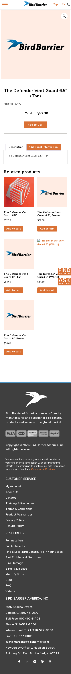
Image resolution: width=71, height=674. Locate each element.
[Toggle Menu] (5, 4)
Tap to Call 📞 (61, 4)
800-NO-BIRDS (30, 619)
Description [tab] (16, 147)
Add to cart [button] (13, 228)
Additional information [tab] (43, 147)
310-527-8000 (25, 624)
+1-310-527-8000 (40, 630)
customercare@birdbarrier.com (27, 642)
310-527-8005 (22, 636)
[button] (64, 16)
